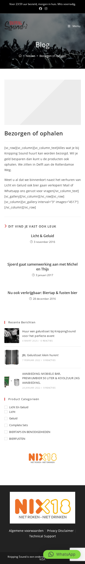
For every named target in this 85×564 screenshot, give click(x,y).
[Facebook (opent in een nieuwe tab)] (40, 9)
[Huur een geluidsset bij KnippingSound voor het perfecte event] (11, 335)
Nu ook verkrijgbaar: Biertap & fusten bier (42, 292)
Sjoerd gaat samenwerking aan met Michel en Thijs (42, 266)
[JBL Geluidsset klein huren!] (11, 357)
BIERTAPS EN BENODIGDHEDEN (29, 432)
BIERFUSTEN (17, 439)
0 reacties (47, 340)
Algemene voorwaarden (26, 531)
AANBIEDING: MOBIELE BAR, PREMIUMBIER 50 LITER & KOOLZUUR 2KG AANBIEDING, (51, 378)
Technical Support (42, 536)
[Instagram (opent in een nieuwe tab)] (45, 9)
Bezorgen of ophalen (52, 56)
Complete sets (18, 425)
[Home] (20, 56)
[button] (62, 554)
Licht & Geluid (42, 235)
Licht (12, 412)
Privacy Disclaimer (61, 531)
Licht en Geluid (18, 407)
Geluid (13, 418)
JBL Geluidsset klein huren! (40, 355)
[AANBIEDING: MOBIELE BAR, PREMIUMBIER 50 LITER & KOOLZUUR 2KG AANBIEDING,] (11, 380)
